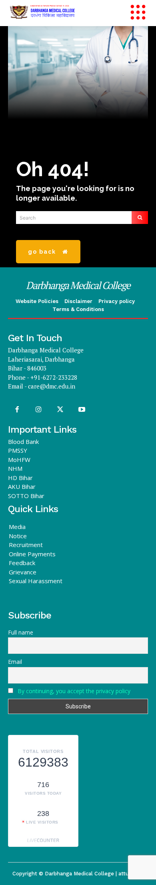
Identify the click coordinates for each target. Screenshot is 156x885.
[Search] (140, 217)
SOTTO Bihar (26, 496)
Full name (20, 632)
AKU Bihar (22, 486)
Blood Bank (23, 441)
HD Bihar (20, 478)
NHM (15, 468)
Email (15, 661)
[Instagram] (38, 410)
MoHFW (19, 460)
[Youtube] (82, 410)
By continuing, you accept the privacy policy (74, 691)
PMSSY (17, 450)
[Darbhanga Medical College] (68, 12)
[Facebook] (17, 410)
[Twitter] (60, 410)
